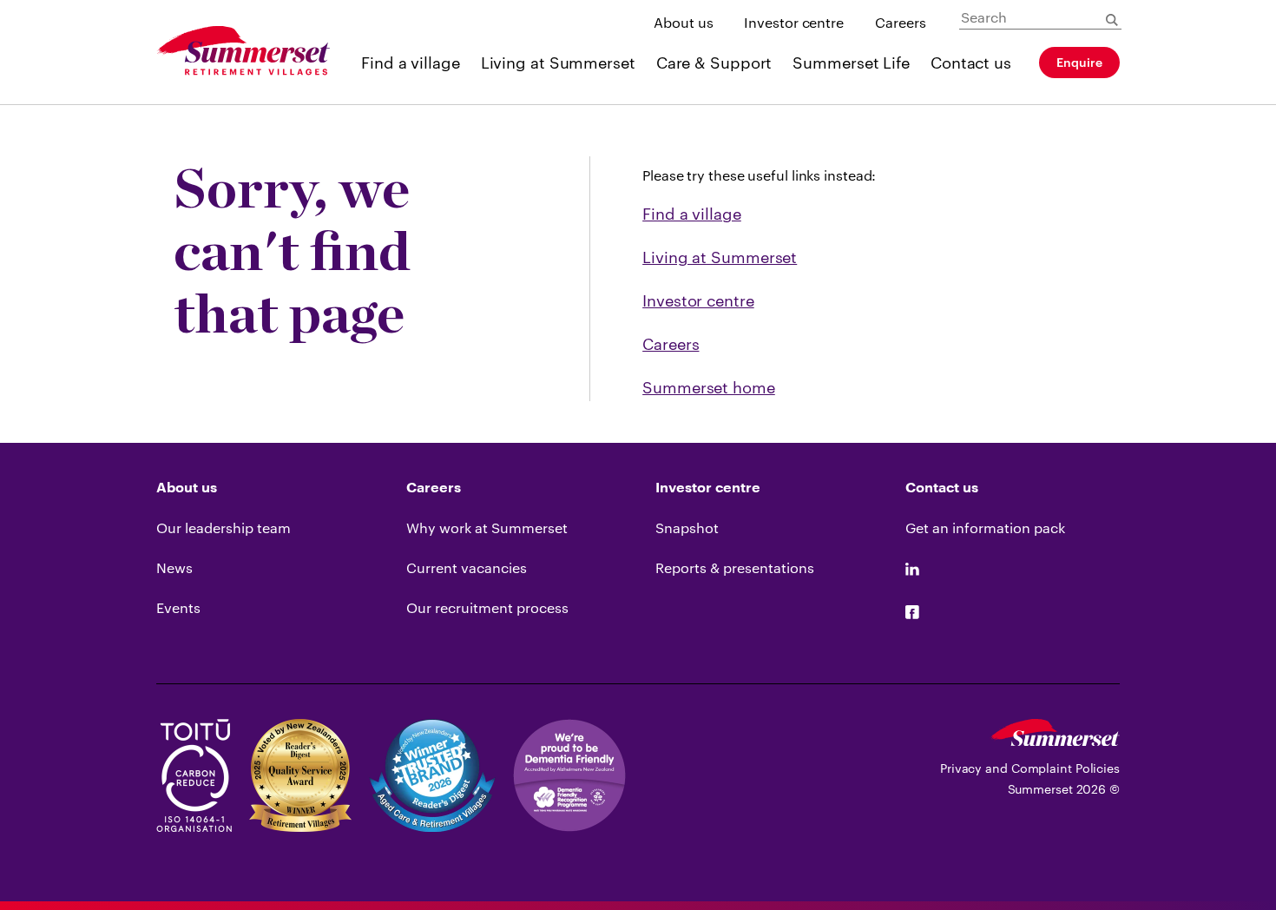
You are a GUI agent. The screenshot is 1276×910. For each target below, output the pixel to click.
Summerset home (708, 387)
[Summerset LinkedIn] (912, 570)
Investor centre (794, 22)
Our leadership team (223, 527)
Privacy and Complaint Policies (1030, 768)
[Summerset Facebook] (912, 613)
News (174, 567)
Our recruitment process (487, 607)
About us (683, 22)
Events (178, 607)
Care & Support (714, 62)
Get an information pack (985, 527)
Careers (900, 22)
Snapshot (687, 527)
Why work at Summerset (487, 527)
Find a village (410, 62)
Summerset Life (851, 62)
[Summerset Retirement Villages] (243, 52)
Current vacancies (466, 567)
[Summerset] (1055, 740)
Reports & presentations (734, 567)
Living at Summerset (558, 62)
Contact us (971, 62)
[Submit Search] (1112, 20)
